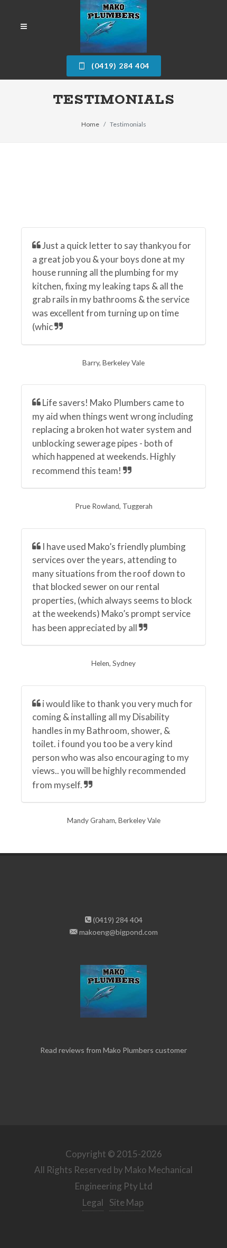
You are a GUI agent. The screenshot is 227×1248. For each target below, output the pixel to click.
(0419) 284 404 (119, 65)
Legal (92, 1202)
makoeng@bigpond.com (118, 931)
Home (90, 124)
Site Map (126, 1202)
